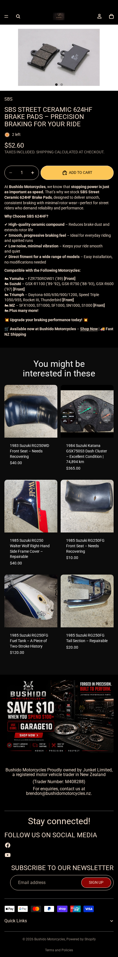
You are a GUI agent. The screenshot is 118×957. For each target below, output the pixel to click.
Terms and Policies (59, 950)
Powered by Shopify (81, 939)
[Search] (18, 16)
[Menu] (6, 16)
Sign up (96, 882)
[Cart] (111, 16)
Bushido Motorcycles (49, 939)
